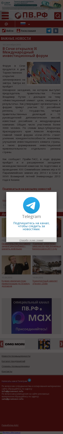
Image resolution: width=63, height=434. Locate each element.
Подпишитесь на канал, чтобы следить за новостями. (31, 226)
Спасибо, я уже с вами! (31, 240)
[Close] (57, 192)
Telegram (31, 216)
